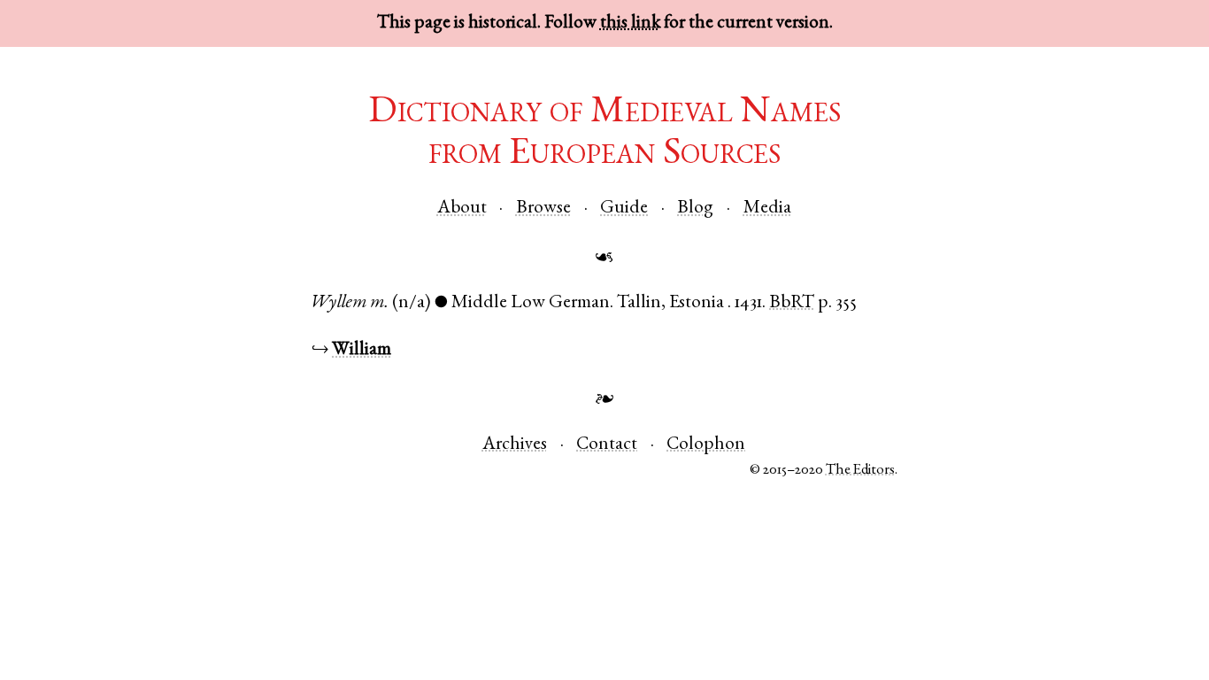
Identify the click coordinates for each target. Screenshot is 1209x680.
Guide (624, 208)
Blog (695, 208)
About (462, 208)
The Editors (860, 470)
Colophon (705, 445)
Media (767, 208)
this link (630, 23)
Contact (606, 445)
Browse (543, 208)
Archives (514, 445)
